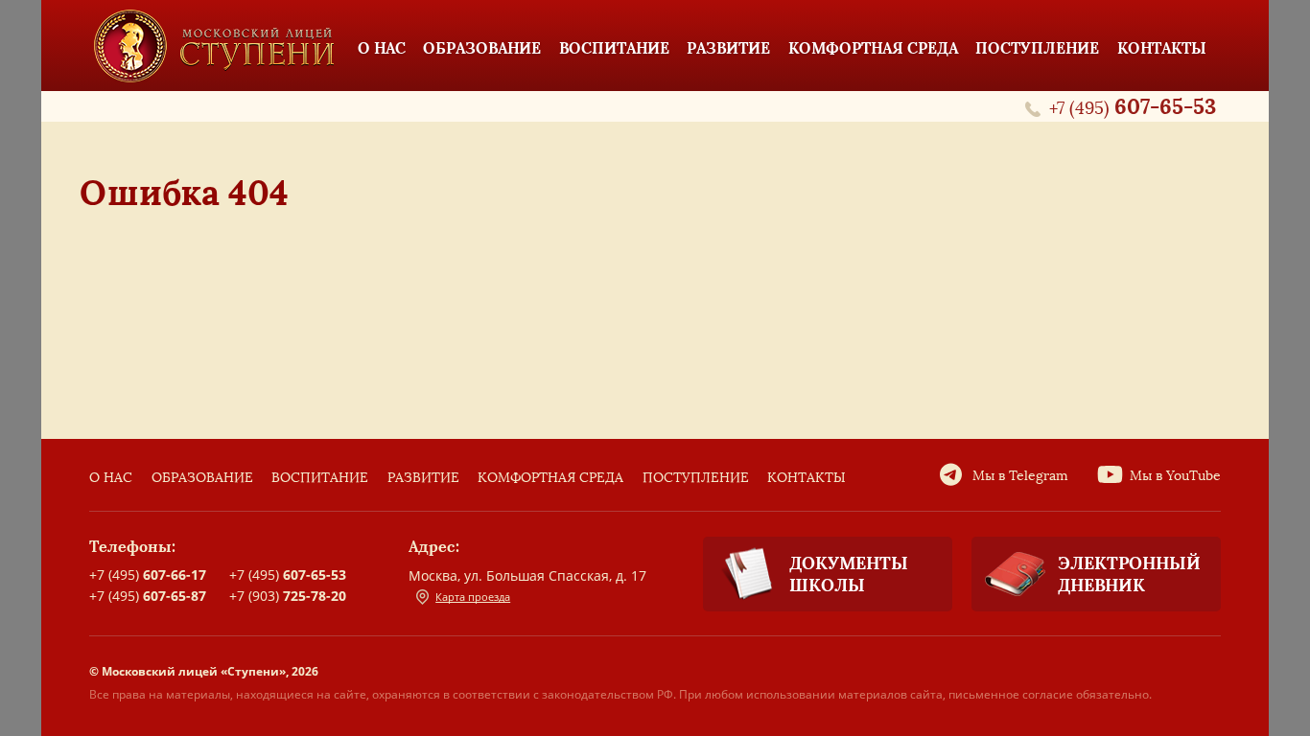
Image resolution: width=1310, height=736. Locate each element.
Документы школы (848, 574)
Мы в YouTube (1175, 476)
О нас (110, 478)
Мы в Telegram (1020, 476)
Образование (202, 478)
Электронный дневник (1129, 574)
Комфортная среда (550, 478)
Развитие (423, 478)
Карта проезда (472, 596)
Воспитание (319, 478)
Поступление (696, 478)
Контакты (806, 478)
